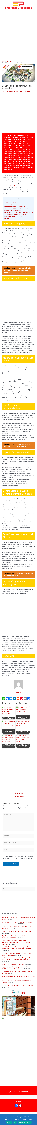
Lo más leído (26, 91)
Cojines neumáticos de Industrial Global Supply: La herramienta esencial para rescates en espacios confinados (16, 942)
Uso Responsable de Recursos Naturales (16, 208)
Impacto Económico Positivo (12, 210)
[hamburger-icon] (34, 13)
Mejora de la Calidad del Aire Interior (14, 206)
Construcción (18, 91)
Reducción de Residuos (11, 204)
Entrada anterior (18, 793)
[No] (35, 1119)
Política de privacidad (25, 1122)
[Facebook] (16, 1105)
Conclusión (7, 218)
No (15, 1122)
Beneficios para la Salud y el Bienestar (15, 214)
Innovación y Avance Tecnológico (14, 216)
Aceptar (9, 1122)
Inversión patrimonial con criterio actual (13, 964)
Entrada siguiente (18, 796)
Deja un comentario (7, 91)
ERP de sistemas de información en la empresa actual (17, 985)
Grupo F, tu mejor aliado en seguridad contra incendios (17, 931)
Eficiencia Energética (10, 202)
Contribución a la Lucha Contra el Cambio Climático (18, 212)
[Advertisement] (18, 34)
